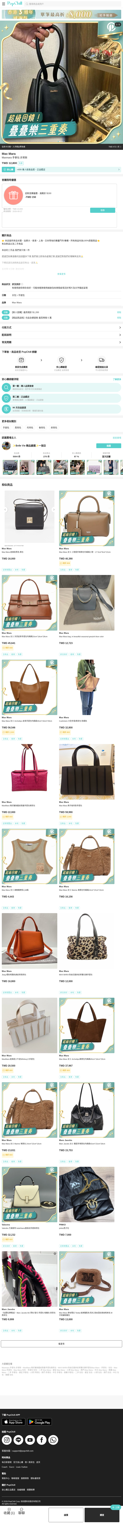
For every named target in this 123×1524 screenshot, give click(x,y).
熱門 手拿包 (46, 1372)
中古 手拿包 (57, 1372)
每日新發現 (7, 1462)
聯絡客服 (15, 1478)
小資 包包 (98, 1372)
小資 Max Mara (73, 1370)
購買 (102, 1515)
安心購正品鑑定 (8, 1490)
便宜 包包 (88, 1372)
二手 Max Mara (45, 1370)
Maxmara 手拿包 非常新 (11, 1368)
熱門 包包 (107, 1372)
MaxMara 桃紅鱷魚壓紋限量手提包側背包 (39, 1368)
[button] (17, 455)
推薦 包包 (9, 1375)
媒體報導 (31, 1490)
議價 (66, 1515)
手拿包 (104, 1368)
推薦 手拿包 (69, 1372)
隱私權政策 (35, 1478)
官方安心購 (18, 1462)
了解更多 (117, 379)
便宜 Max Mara (59, 1370)
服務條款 (25, 1478)
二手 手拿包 (12, 1372)
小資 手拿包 (35, 1372)
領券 (102, 210)
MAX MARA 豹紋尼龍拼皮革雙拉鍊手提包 (74, 1368)
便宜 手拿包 (23, 1372)
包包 (110, 1368)
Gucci (11, 1467)
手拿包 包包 (32, 1370)
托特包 (30, 427)
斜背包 (54, 427)
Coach (4, 1467)
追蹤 (109, 446)
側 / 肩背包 (29, 1462)
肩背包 (18, 427)
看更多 (61, 1344)
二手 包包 (79, 1372)
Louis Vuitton (21, 1467)
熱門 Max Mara (87, 1370)
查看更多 (61, 274)
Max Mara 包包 (20, 1370)
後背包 (42, 427)
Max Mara (17, 302)
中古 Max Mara (101, 1370)
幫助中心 (6, 1478)
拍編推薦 (21, 1490)
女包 (14, 295)
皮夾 (38, 1462)
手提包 (21, 295)
